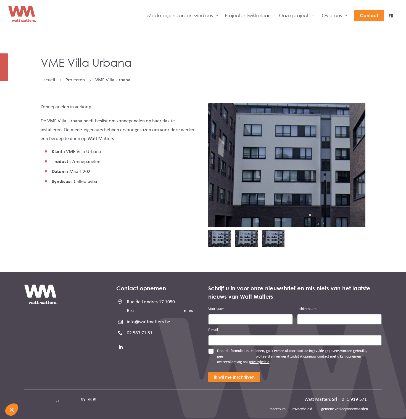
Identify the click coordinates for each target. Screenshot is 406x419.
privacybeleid (259, 362)
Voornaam (216, 309)
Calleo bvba (85, 181)
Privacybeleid (302, 409)
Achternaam (307, 309)
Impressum (277, 409)
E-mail (214, 330)
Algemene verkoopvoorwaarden (343, 409)
